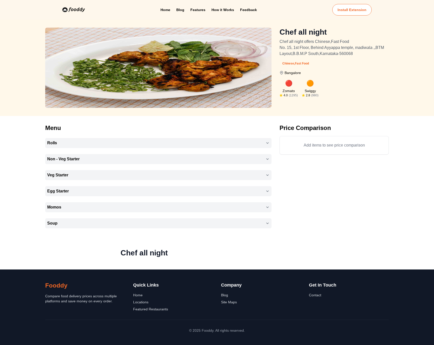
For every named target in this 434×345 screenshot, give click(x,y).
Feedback (248, 10)
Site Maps (229, 302)
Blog (180, 10)
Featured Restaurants (150, 309)
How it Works (222, 10)
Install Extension (352, 10)
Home (165, 10)
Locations (140, 302)
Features (197, 10)
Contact (315, 295)
